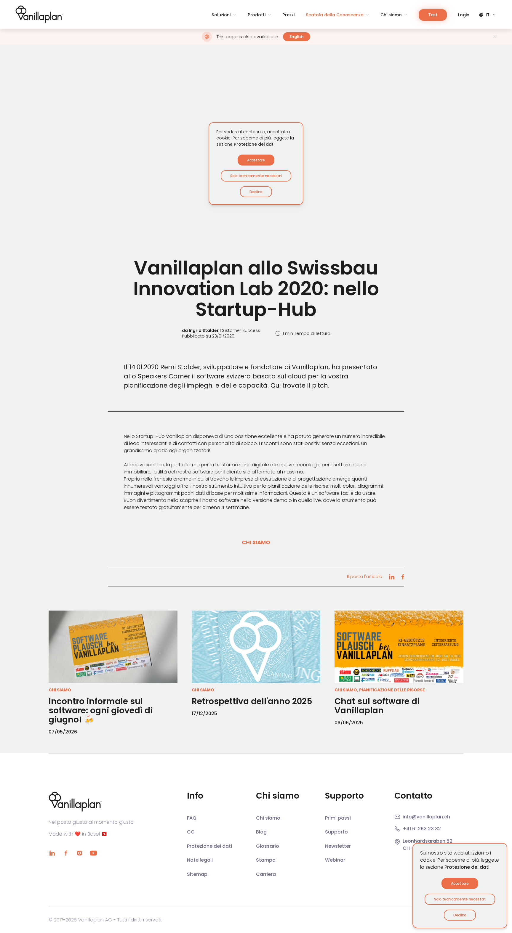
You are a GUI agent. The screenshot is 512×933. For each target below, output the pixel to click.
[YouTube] (93, 853)
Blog (261, 831)
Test (432, 15)
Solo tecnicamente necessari (459, 899)
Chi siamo (391, 15)
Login (463, 15)
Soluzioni (221, 15)
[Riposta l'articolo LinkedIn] (391, 576)
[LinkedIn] (52, 853)
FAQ (191, 818)
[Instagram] (79, 853)
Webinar (335, 860)
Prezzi (288, 15)
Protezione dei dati (466, 867)
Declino (459, 915)
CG (191, 831)
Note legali (200, 860)
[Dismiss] (495, 37)
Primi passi (338, 818)
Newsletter (338, 846)
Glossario (267, 846)
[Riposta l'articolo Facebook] (402, 576)
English (296, 36)
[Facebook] (65, 853)
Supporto (336, 831)
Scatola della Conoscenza (335, 15)
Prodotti (256, 15)
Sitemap (197, 874)
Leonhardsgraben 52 (427, 841)
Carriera (266, 874)
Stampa (266, 860)
